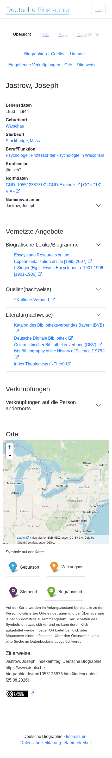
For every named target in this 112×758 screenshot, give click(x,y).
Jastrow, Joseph (20, 205)
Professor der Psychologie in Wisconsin (67, 155)
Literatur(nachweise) (29, 315)
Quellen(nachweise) (28, 289)
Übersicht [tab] (22, 34)
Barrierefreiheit (78, 743)
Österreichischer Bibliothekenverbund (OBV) (55, 344)
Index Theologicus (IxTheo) (40, 364)
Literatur (77, 54)
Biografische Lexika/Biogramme (42, 245)
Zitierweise (86, 65)
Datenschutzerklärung (40, 743)
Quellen (58, 54)
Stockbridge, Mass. (23, 141)
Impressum (76, 736)
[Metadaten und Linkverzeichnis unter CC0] (20, 693)
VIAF (10, 191)
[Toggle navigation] (98, 9)
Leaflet (21, 537)
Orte (68, 65)
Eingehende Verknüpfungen (34, 65)
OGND (89, 185)
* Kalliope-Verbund (32, 300)
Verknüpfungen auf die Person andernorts (41, 405)
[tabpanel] (56, 374)
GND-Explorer (62, 185)
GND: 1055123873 (23, 185)
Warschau (15, 126)
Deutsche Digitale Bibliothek (41, 338)
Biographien (35, 54)
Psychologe (17, 155)
